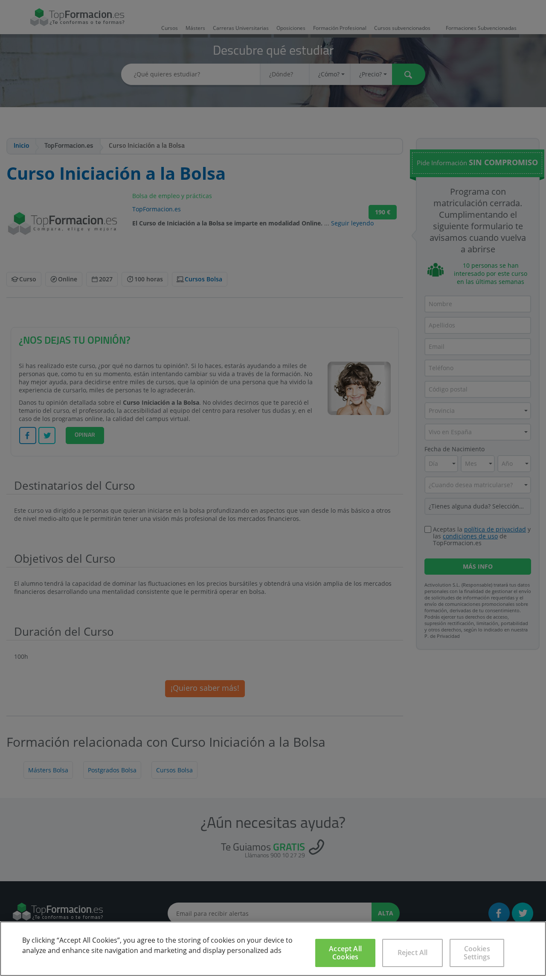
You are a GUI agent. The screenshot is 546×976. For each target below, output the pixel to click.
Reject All (413, 952)
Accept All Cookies (345, 952)
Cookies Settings (477, 952)
